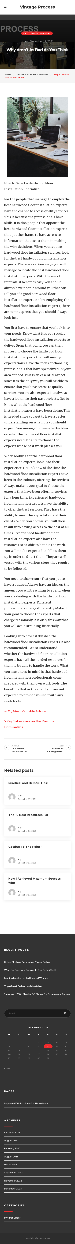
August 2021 (11, 1140)
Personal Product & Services (36, 33)
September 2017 (13, 1172)
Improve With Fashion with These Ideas (26, 1103)
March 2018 (10, 1164)
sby (23, 41)
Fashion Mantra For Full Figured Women (26, 978)
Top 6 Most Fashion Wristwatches (23, 986)
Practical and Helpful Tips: (28, 783)
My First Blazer (12, 1217)
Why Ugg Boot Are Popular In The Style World (30, 970)
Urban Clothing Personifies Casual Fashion (27, 962)
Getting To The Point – (25, 846)
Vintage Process (37, 7)
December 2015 (13, 1188)
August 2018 (11, 1156)
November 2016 (13, 1180)
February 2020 (12, 1148)
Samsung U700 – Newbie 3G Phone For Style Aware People (37, 994)
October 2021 (12, 1132)
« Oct (7, 1068)
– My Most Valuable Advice (25, 711)
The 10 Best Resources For (28, 815)
